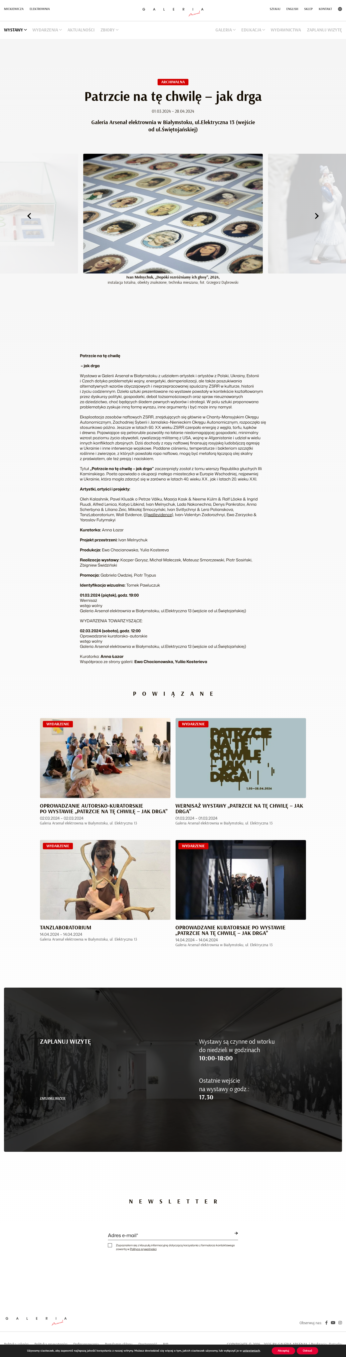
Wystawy (13, 30)
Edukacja (251, 30)
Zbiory (108, 30)
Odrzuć (307, 1351)
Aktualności (81, 30)
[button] (29, 216)
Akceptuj (283, 1351)
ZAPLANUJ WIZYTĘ (52, 1098)
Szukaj (275, 9)
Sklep (308, 9)
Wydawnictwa (286, 30)
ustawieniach (251, 1351)
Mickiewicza (14, 9)
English (292, 9)
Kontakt (325, 9)
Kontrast (340, 9)
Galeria (223, 30)
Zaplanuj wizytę (324, 30)
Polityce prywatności (143, 1249)
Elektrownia (40, 9)
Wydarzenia (45, 30)
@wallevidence (158, 514)
